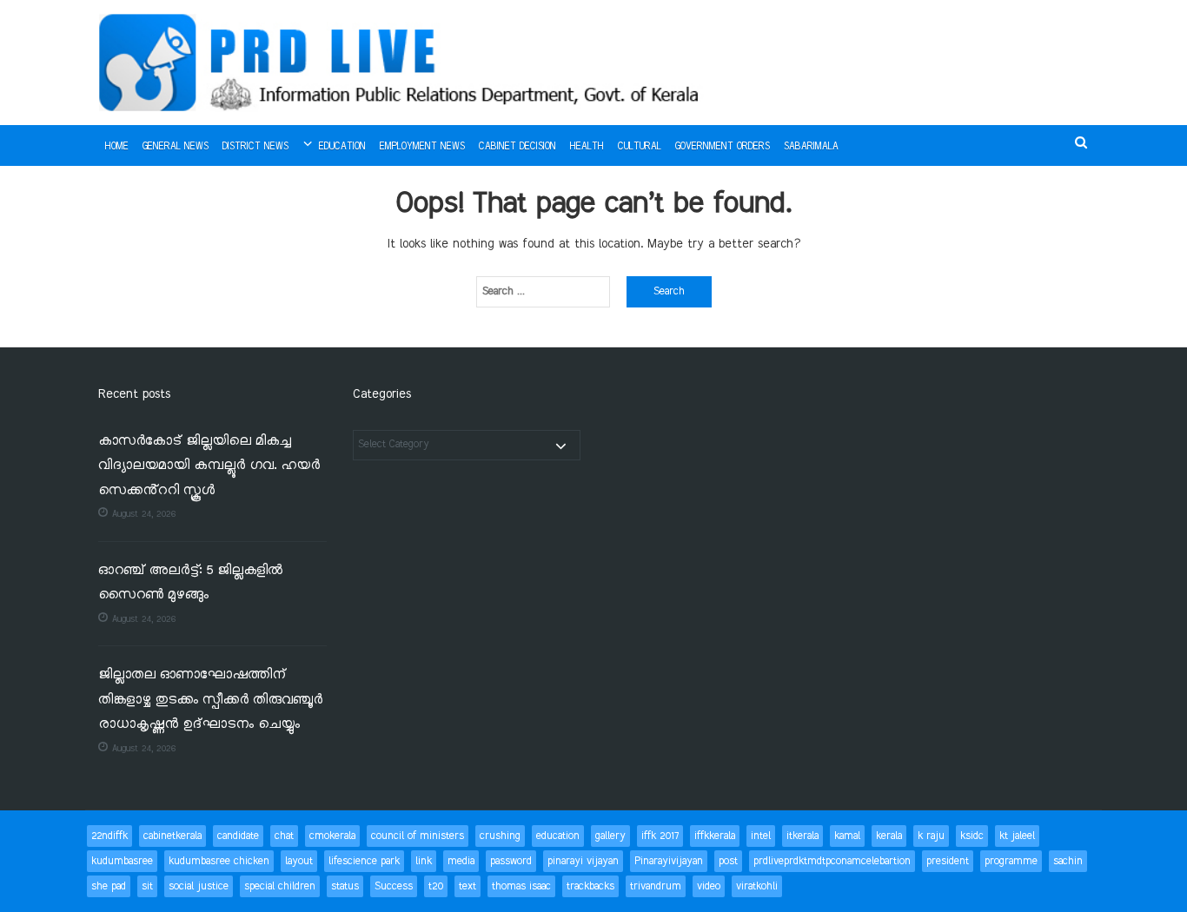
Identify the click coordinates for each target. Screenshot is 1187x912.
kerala (889, 836)
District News (255, 147)
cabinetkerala (172, 836)
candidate (238, 836)
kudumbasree (122, 861)
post (728, 861)
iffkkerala (714, 836)
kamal (847, 836)
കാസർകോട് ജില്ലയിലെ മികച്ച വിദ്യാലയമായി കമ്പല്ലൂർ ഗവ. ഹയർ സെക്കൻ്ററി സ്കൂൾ (209, 466)
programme (1011, 861)
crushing (500, 836)
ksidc (972, 836)
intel (761, 836)
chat (284, 836)
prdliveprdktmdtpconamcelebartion (832, 861)
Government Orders (722, 147)
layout (299, 861)
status (345, 886)
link (423, 861)
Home (117, 147)
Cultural (639, 147)
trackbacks (590, 886)
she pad (108, 886)
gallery (610, 836)
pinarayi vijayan (583, 861)
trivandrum (655, 886)
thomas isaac (521, 886)
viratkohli (757, 886)
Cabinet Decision (517, 147)
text (467, 886)
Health (587, 147)
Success (394, 886)
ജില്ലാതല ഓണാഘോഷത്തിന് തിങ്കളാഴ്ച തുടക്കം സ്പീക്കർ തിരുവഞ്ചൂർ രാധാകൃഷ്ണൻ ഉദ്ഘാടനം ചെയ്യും (210, 700)
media (461, 861)
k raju (931, 836)
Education (342, 147)
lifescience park (364, 861)
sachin (1068, 861)
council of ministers (417, 836)
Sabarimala (811, 147)
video (708, 886)
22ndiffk (109, 836)
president (947, 861)
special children (279, 886)
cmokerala (332, 836)
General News (176, 147)
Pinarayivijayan (668, 861)
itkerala (802, 836)
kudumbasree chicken (219, 861)
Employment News (422, 147)
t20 (435, 886)
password (511, 861)
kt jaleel (1017, 836)
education (558, 836)
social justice (199, 886)
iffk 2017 (660, 836)
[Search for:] (543, 291)
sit (147, 886)
